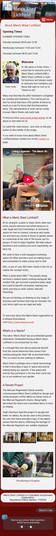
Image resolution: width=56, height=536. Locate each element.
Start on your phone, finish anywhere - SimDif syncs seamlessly (28, 521)
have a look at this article (32, 117)
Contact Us (43, 138)
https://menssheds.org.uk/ (21, 322)
